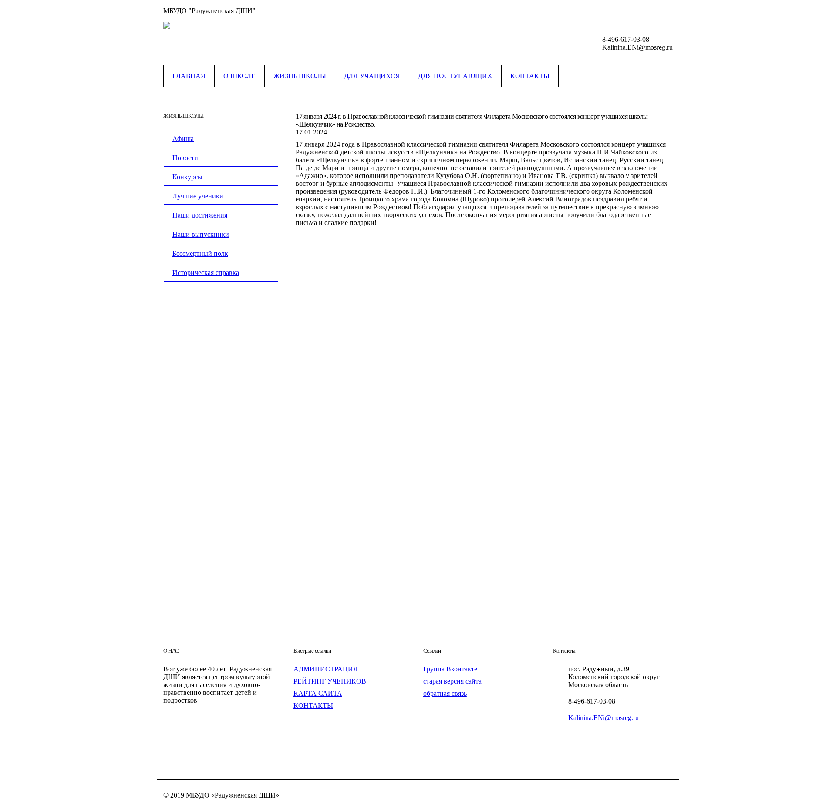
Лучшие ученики (197, 196)
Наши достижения (199, 215)
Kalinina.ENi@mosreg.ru (603, 717)
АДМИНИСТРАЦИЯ (325, 669)
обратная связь (445, 693)
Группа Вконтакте (450, 669)
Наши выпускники (200, 234)
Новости (185, 157)
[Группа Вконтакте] (666, 11)
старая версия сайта (452, 681)
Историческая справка (205, 272)
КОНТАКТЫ (313, 705)
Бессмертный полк (200, 253)
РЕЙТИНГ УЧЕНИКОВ (329, 681)
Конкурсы (187, 177)
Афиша (183, 138)
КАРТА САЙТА (317, 693)
